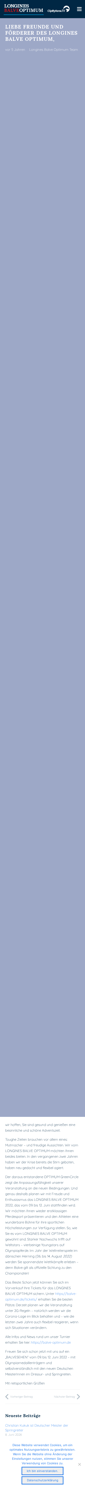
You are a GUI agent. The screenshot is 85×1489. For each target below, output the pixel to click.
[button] (79, 9)
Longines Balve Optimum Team (53, 49)
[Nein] (79, 1464)
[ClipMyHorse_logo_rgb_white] (59, 9)
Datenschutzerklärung (42, 1480)
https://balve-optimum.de (51, 1342)
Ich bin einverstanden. (42, 1471)
